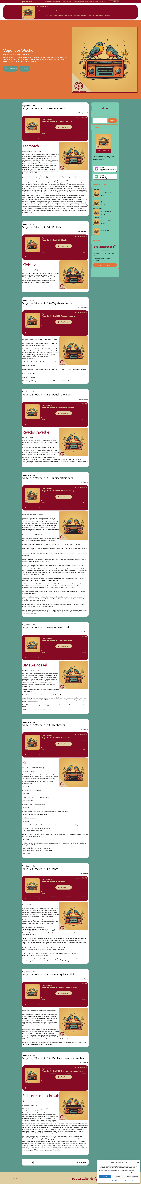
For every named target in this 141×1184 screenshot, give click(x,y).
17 (38, 1162)
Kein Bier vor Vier (66, 1)
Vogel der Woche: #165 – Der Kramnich (45, 108)
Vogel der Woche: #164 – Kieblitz (41, 227)
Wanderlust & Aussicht (78, 1)
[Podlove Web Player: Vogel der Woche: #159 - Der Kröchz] (55, 744)
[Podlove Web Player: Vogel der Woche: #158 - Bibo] (55, 888)
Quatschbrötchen (31, 61)
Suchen (112, 120)
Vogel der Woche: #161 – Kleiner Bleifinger (47, 477)
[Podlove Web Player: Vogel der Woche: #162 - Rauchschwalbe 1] (55, 414)
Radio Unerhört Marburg (57, 59)
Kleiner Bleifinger (97, 227)
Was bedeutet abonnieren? (100, 163)
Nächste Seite (82, 1162)
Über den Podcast (11, 68)
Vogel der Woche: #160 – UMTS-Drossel (45, 627)
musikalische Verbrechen (92, 1)
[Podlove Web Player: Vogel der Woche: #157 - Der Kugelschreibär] (55, 994)
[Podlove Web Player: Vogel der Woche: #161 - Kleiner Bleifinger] (55, 497)
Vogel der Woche (43, 7)
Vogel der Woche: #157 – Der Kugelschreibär (48, 974)
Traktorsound (104, 1)
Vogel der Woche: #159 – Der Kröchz (43, 724)
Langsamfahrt (48, 1)
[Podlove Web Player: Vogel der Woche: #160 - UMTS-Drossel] (55, 647)
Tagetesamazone (97, 208)
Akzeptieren (105, 1176)
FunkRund (57, 1)
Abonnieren (25, 68)
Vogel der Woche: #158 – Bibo (40, 868)
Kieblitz (95, 199)
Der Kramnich (96, 189)
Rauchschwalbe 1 (97, 217)
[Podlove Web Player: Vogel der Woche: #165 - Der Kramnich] (55, 128)
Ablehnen (117, 1176)
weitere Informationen (105, 265)
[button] (138, 1162)
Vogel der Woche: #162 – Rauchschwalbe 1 (47, 394)
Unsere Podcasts (114, 1)
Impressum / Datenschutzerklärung (111, 1180)
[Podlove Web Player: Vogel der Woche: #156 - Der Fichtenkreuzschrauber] (55, 1078)
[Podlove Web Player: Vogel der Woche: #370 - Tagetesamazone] (55, 323)
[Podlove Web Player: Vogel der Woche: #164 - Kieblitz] (55, 247)
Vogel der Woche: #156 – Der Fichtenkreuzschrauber (53, 1058)
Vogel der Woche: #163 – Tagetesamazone (47, 303)
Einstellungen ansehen (132, 1176)
